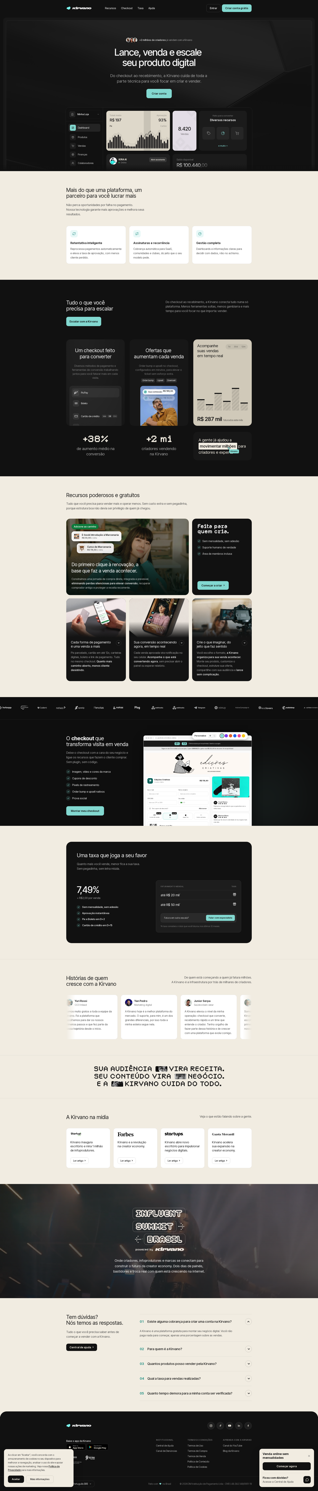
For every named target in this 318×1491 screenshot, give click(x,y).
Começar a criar (213, 585)
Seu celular (182, 798)
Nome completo (183, 790)
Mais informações (40, 1479)
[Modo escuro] (214, 736)
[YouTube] (229, 1425)
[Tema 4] (235, 735)
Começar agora (287, 1466)
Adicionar (203, 808)
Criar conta (159, 93)
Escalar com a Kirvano (84, 321)
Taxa (140, 8)
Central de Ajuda (165, 1445)
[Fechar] (309, 1456)
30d (236, 346)
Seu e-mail (150, 790)
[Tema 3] (230, 735)
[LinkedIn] (238, 1425)
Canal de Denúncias (166, 1450)
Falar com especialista (220, 917)
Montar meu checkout (85, 811)
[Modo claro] (210, 736)
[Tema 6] (243, 735)
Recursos (110, 8)
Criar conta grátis (236, 8)
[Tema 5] (239, 735)
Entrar (213, 8)
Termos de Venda (196, 1456)
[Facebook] (248, 1425)
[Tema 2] (226, 735)
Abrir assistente (158, 159)
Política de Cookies (197, 1466)
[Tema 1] (222, 735)
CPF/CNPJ (150, 798)
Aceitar (16, 1479)
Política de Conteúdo (198, 1461)
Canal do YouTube (232, 1445)
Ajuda (151, 8)
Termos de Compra (197, 1450)
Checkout (126, 8)
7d (229, 346)
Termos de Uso (195, 1445)
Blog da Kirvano (231, 1450)
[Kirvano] (79, 8)
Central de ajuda (82, 1347)
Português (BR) (80, 1483)
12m (243, 346)
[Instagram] (211, 1425)
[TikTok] (220, 1425)
